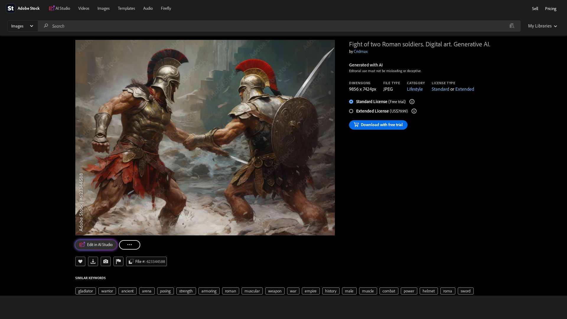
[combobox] (279, 26)
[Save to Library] (80, 261)
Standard (440, 89)
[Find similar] (512, 26)
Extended (464, 89)
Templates (126, 8)
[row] (85, 290)
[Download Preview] (93, 261)
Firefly (166, 8)
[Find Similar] (106, 261)
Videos (83, 8)
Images (103, 8)
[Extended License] (414, 111)
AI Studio (63, 8)
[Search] (46, 25)
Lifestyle (415, 89)
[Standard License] (412, 101)
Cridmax (361, 51)
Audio (148, 8)
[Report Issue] (118, 261)
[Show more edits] (129, 245)
